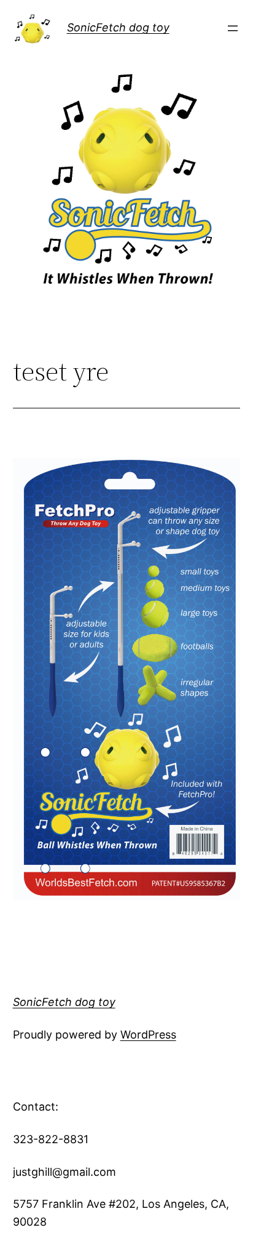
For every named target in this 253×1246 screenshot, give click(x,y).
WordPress (148, 1034)
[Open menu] (232, 28)
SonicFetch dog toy (118, 27)
